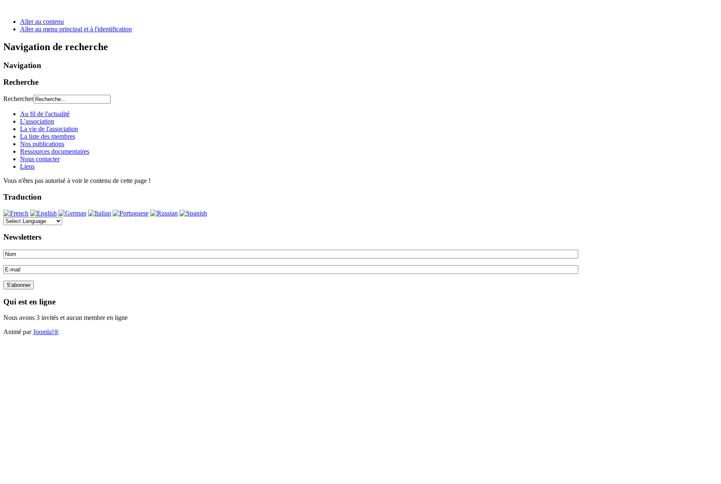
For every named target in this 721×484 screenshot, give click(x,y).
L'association (37, 121)
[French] (15, 213)
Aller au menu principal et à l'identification (76, 29)
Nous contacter (40, 158)
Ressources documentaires (54, 151)
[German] (72, 213)
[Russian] (164, 213)
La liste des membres (47, 136)
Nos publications (42, 143)
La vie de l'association (49, 128)
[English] (43, 213)
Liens (27, 166)
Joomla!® (46, 331)
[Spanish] (193, 213)
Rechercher (18, 98)
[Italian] (99, 213)
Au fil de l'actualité (45, 113)
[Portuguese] (131, 213)
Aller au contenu (42, 21)
